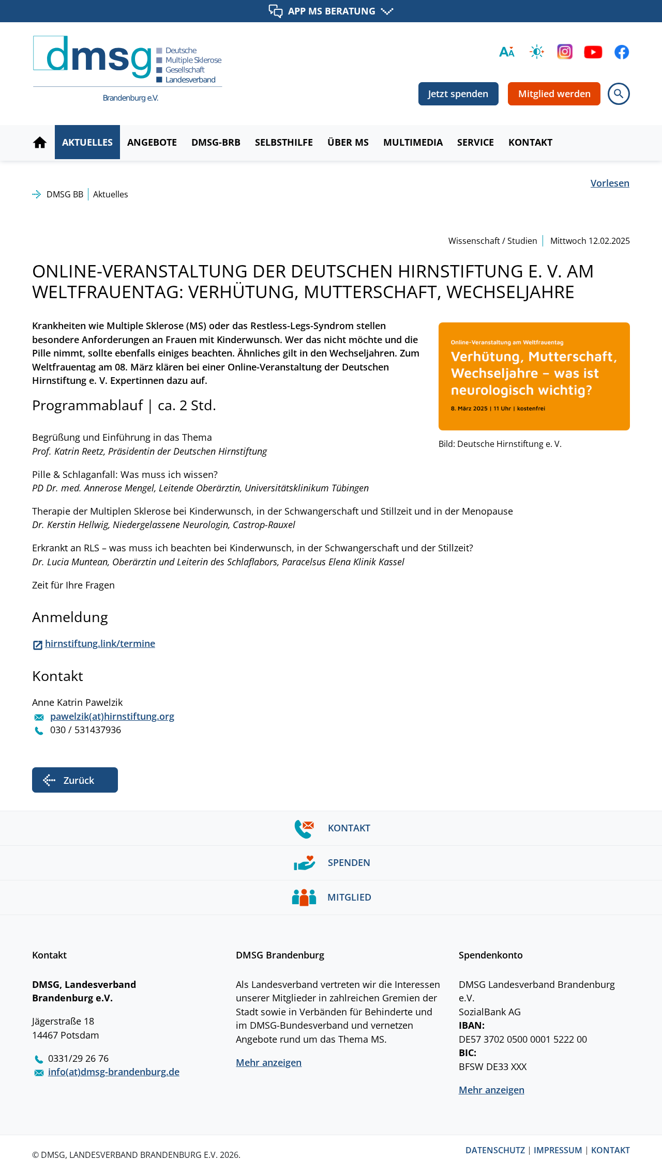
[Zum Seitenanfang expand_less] (656, 1147)
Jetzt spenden (458, 93)
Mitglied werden (554, 93)
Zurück (79, 780)
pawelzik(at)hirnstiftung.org (112, 716)
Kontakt (610, 1151)
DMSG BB (65, 194)
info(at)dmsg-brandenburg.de (113, 1071)
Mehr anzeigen (269, 1062)
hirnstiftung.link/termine (100, 643)
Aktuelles (110, 194)
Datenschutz (495, 1151)
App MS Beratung (331, 10)
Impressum (558, 1151)
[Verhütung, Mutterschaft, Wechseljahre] (534, 375)
